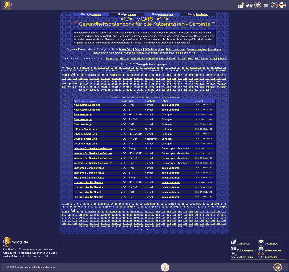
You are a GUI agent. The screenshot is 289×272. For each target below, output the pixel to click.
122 (97, 78)
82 (63, 75)
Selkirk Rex (190, 52)
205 (224, 84)
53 (108, 70)
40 (220, 67)
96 (124, 75)
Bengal (138, 49)
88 (90, 75)
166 (174, 81)
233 (213, 87)
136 (174, 78)
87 (86, 75)
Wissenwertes (272, 250)
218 (130, 87)
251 (163, 89)
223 (158, 87)
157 (125, 81)
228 (185, 87)
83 (67, 75)
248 (147, 89)
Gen (131, 101)
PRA (197, 58)
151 (92, 81)
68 (171, 70)
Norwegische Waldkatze (107, 52)
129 (136, 78)
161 (147, 81)
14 (112, 67)
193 (158, 84)
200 (197, 84)
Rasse (123, 101)
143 (213, 78)
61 (142, 70)
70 (179, 70)
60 (137, 70)
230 (197, 87)
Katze (77, 101)
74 (196, 70)
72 (188, 70)
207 (70, 87)
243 (119, 89)
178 (75, 84)
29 (174, 67)
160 (141, 81)
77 (209, 70)
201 (202, 84)
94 (115, 75)
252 (169, 89)
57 (125, 70)
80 (221, 70)
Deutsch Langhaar (197, 49)
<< (136, 92)
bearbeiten (202, 14)
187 (125, 84)
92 (107, 75)
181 (92, 84)
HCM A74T (152, 58)
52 (104, 70)
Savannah (152, 52)
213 (103, 87)
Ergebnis (150, 101)
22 (145, 67)
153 (103, 81)
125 (114, 78)
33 (191, 67)
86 (82, 75)
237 (86, 89)
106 (174, 75)
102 (152, 75)
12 (103, 67)
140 (197, 78)
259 (208, 89)
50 (96, 70)
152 (97, 81)
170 (197, 81)
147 (70, 81)
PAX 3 (223, 58)
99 (136, 75)
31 (183, 67)
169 (191, 81)
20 (137, 67)
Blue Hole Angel (83, 114)
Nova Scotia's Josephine (87, 104)
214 (108, 87)
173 (213, 81)
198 (185, 84)
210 (86, 87)
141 (202, 78)
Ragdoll (140, 52)
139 (191, 78)
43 (66, 70)
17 (124, 67)
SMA (205, 58)
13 (107, 67)
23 (149, 67)
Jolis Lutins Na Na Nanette (88, 182)
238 (92, 89)
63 (150, 70)
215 (114, 87)
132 (152, 78)
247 (141, 89)
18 (128, 67)
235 (224, 87)
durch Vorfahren (171, 104)
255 (185, 89)
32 (187, 67)
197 (180, 84)
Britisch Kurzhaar (175, 49)
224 (163, 87)
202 (208, 84)
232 (208, 87)
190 (141, 84)
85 (78, 75)
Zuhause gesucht (246, 250)
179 (81, 84)
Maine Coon (125, 49)
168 (185, 81)
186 (119, 84)
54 (112, 70)
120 (86, 78)
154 (108, 81)
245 (130, 89)
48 (87, 70)
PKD (190, 58)
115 (224, 75)
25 (158, 67)
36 (204, 67)
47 (83, 70)
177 (70, 84)
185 (114, 84)
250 (158, 89)
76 (204, 70)
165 (169, 81)
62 (146, 70)
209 (81, 87)
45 (75, 70)
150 (86, 81)
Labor (165, 101)
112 (208, 75)
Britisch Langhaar (154, 49)
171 (202, 81)
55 (117, 70)
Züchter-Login (244, 257)
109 (191, 75)
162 (152, 81)
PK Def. (182, 58)
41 (224, 67)
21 (141, 67)
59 (133, 70)
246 (136, 89)
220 (141, 87)
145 (224, 78)
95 (119, 75)
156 (119, 81)
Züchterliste (243, 243)
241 (108, 89)
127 (125, 78)
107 (180, 75)
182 (97, 84)
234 (219, 87)
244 (125, 89)
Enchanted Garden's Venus (89, 168)
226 (174, 87)
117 (70, 78)
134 (163, 78)
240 (103, 89)
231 (202, 87)
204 (219, 84)
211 (92, 87)
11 (99, 67)
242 (114, 89)
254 (180, 89)
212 (97, 87)
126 (119, 78)
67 (167, 70)
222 (152, 87)
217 (125, 87)
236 (81, 89)
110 (197, 75)
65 (158, 70)
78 (213, 70)
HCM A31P (137, 58)
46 (79, 70)
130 (141, 78)
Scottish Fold (167, 52)
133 (158, 78)
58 (129, 70)
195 (169, 84)
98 (132, 75)
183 (103, 84)
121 (92, 78)
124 (108, 78)
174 (219, 81)
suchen (132, 14)
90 (99, 75)
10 (95, 67)
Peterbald (128, 52)
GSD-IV (124, 58)
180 (86, 84)
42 (62, 70)
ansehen (96, 14)
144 (219, 78)
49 (91, 70)
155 (114, 81)
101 (147, 75)
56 (121, 70)
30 (178, 67)
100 (141, 75)
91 (103, 75)
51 (100, 70)
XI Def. (213, 58)
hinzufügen (166, 14)
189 (136, 84)
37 (208, 67)
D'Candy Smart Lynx (85, 129)
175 (224, 81)
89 (94, 75)
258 (202, 89)
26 (162, 67)
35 (199, 67)
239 (97, 89)
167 (180, 81)
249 (152, 89)
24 (153, 67)
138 (185, 78)
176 (64, 84)
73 (192, 70)
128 (130, 78)
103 (158, 75)
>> (152, 92)
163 (158, 81)
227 (180, 87)
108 (185, 75)
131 (147, 78)
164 (163, 81)
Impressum (270, 257)
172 (208, 81)
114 (219, 75)
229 (191, 87)
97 (128, 75)
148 (75, 81)
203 (213, 84)
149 (81, 81)
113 (213, 75)
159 (136, 81)
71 (183, 70)
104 (163, 75)
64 (154, 70)
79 (217, 70)
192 (152, 84)
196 (174, 84)
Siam (179, 52)
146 (64, 81)
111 (202, 75)
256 (191, 89)
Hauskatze (215, 49)
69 (175, 70)
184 (108, 84)
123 (103, 78)
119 (81, 78)
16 (120, 67)
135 (169, 78)
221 (147, 87)
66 (163, 70)
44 (71, 70)
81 (225, 70)
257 (197, 89)
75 (200, 70)
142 (208, 78)
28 (170, 67)
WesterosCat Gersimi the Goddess (93, 148)
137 (180, 78)
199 (191, 84)
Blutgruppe (112, 58)
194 (163, 84)
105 (169, 75)
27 (166, 67)
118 (75, 78)
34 (195, 67)
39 (216, 67)
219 (136, 87)
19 (132, 67)
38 (212, 67)
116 (64, 78)
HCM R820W (168, 58)
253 (174, 89)
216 (119, 87)
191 (147, 84)
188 (130, 84)
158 (130, 81)
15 (116, 67)
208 (75, 87)
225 (169, 87)
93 (111, 75)
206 (64, 87)
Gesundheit (270, 243)
